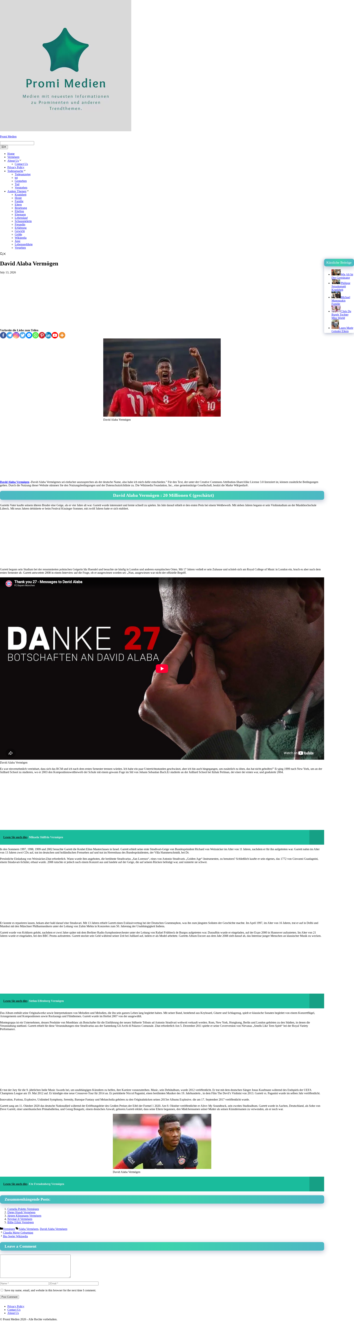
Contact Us (21, 164)
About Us (13, 160)
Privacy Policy (15, 167)
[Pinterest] (42, 335)
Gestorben (21, 180)
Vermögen (13, 157)
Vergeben (20, 247)
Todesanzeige (23, 174)
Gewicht (20, 231)
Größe (18, 234)
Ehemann (20, 214)
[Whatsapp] (35, 335)
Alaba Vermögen (28, 1228)
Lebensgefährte (24, 244)
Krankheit (20, 194)
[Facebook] (3, 335)
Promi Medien (8, 136)
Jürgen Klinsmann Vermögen (24, 1215)
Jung (17, 241)
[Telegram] (9, 335)
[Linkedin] (48, 335)
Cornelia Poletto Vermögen (23, 1209)
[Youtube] (55, 335)
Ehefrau (19, 211)
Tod (17, 184)
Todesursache (15, 171)
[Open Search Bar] (3, 254)
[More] (62, 335)
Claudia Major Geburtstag (18, 1232)
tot (16, 177)
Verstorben (21, 187)
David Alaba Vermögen (14, 482)
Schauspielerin (23, 221)
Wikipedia (21, 237)
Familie (19, 201)
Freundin (20, 224)
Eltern (18, 204)
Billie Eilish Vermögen (20, 1222)
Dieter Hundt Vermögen (21, 1212)
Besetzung (21, 207)
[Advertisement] (162, 301)
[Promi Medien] (65, 130)
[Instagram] (16, 335)
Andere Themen (16, 191)
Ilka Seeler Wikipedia (15, 1236)
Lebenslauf (21, 217)
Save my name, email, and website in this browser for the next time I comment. (50, 1290)
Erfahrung (21, 227)
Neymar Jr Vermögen (19, 1219)
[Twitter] (22, 335)
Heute (18, 197)
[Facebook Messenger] (29, 335)
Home (11, 153)
